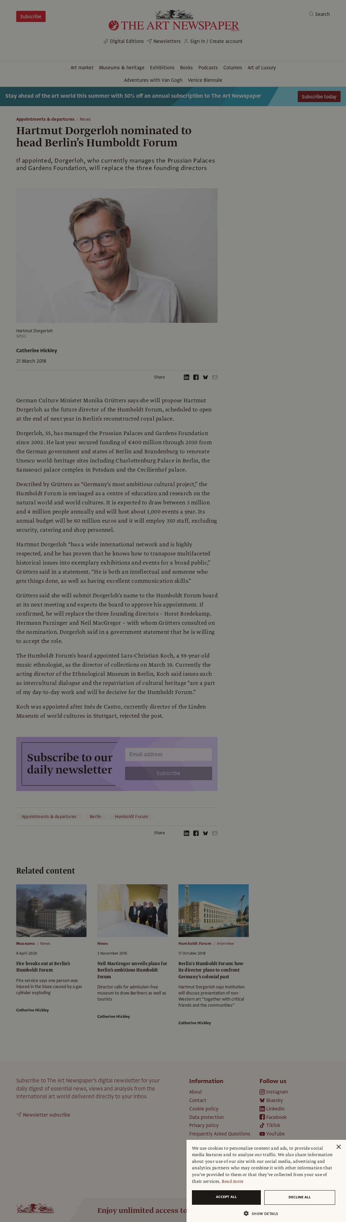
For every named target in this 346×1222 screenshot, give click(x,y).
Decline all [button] (300, 1197)
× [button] (338, 1147)
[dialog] (266, 1181)
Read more (233, 1181)
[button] (263, 1213)
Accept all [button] (226, 1196)
